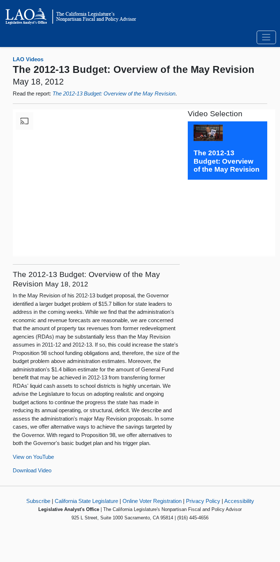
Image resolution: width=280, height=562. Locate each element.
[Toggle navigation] (266, 37)
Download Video (32, 470)
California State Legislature (86, 501)
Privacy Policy (203, 501)
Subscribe (38, 501)
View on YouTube (33, 457)
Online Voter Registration (152, 501)
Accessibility (239, 501)
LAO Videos (28, 59)
